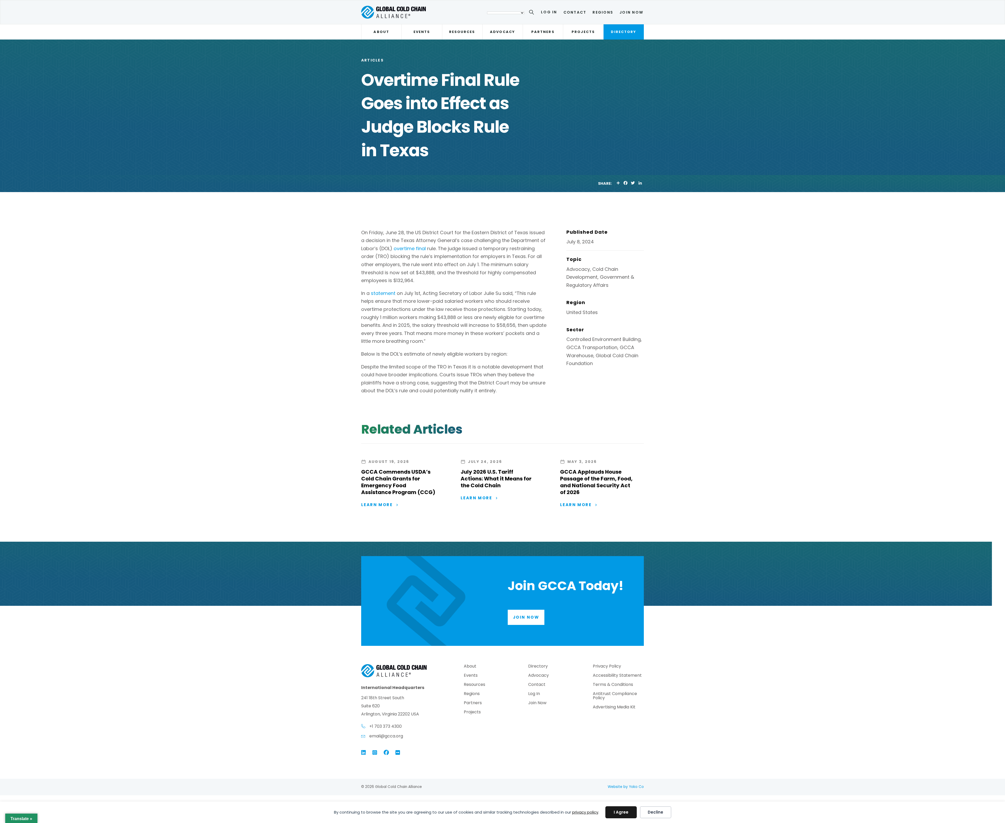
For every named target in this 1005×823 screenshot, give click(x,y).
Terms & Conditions (613, 684)
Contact (575, 12)
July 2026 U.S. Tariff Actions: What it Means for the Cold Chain (496, 478)
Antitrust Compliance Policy (615, 696)
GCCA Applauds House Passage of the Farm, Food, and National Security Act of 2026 (596, 482)
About (381, 31)
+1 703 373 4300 (385, 726)
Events (422, 31)
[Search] (532, 13)
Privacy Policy (607, 666)
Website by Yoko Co (626, 786)
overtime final (410, 248)
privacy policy (585, 812)
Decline (655, 812)
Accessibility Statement (617, 675)
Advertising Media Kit (614, 707)
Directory (623, 31)
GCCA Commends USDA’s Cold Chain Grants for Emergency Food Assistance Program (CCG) (398, 482)
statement (383, 293)
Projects (583, 31)
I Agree (621, 812)
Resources (462, 31)
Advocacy (502, 31)
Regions (603, 12)
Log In (549, 12)
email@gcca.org (386, 736)
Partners (543, 31)
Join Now (631, 12)
